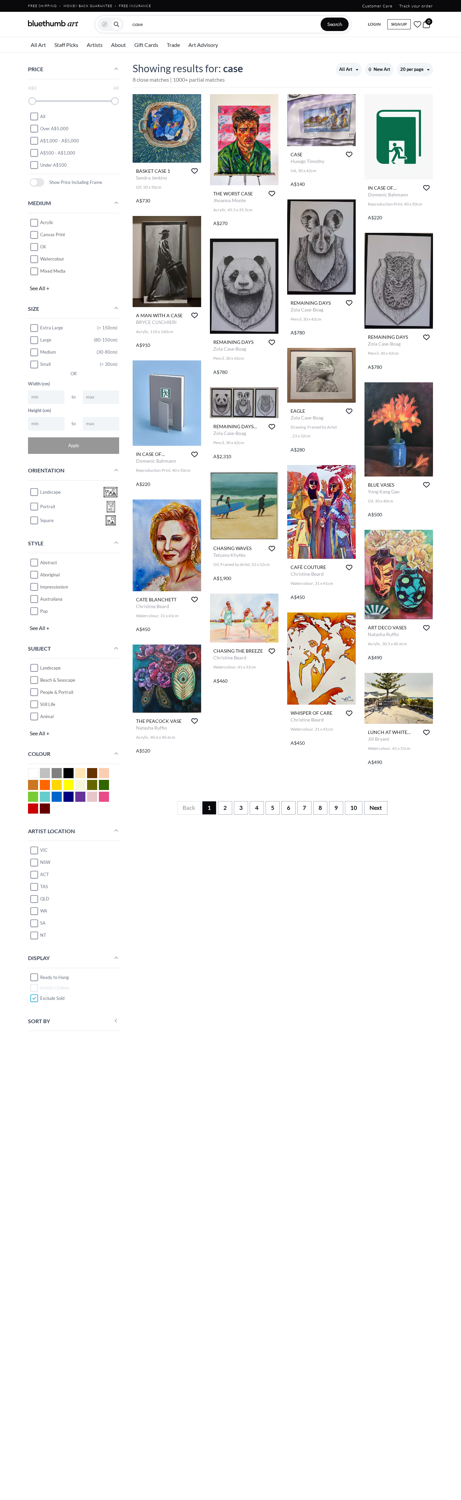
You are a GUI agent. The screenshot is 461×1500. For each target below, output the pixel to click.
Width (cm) (39, 383)
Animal (47, 716)
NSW (45, 862)
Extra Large (51, 327)
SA (43, 923)
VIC (44, 850)
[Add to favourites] (194, 171)
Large (45, 340)
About (118, 45)
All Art (38, 45)
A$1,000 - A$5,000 (59, 140)
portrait (47, 506)
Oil (43, 246)
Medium (48, 352)
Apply (73, 445)
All (42, 116)
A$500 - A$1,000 (57, 152)
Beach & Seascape (57, 679)
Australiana (51, 598)
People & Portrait (57, 691)
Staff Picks (66, 45)
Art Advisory (203, 45)
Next (376, 807)
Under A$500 (53, 164)
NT (43, 935)
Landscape (50, 667)
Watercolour (52, 259)
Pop (44, 610)
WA (43, 910)
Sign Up (399, 24)
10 (353, 807)
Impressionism (54, 586)
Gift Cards (146, 45)
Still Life (47, 704)
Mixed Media (52, 271)
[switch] (37, 182)
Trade (173, 45)
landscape (50, 492)
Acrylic (46, 222)
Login (374, 24)
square (47, 520)
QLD (44, 898)
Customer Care (377, 5)
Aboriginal (50, 574)
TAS (44, 886)
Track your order (416, 5)
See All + (39, 287)
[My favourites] (417, 24)
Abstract (48, 562)
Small (45, 364)
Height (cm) (39, 410)
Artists (95, 45)
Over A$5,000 (54, 128)
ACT (44, 874)
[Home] (53, 23)
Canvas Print (52, 234)
